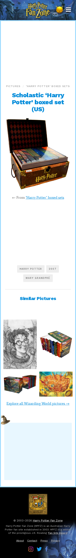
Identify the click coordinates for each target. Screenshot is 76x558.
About (20, 540)
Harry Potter (31, 269)
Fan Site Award (57, 532)
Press (44, 540)
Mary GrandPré (38, 278)
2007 (52, 269)
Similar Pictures (38, 298)
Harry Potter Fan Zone (48, 520)
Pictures (13, 86)
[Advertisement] (38, 51)
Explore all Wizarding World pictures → (38, 403)
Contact (32, 540)
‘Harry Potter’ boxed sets (48, 86)
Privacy (55, 540)
